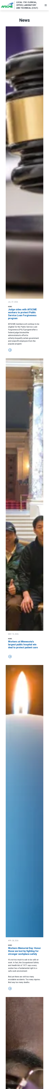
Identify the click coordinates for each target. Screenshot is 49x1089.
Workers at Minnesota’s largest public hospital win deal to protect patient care (23, 644)
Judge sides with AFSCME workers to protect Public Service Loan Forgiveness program (22, 314)
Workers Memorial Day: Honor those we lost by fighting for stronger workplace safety (24, 951)
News (10, 306)
